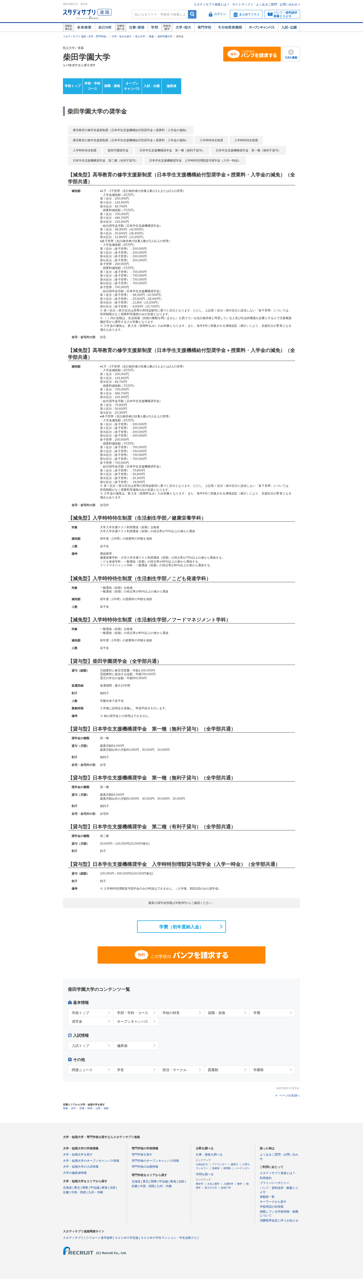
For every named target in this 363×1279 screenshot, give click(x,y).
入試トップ (80, 1046)
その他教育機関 (230, 27)
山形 (98, 1108)
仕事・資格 (137, 27)
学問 (154, 27)
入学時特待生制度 (211, 140)
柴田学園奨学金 (118, 150)
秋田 (89, 1108)
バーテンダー (242, 1168)
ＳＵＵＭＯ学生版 (127, 1237)
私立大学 (140, 36)
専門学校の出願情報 (145, 1166)
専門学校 (204, 27)
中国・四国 (78, 1192)
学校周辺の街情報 (271, 1206)
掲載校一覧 (267, 1196)
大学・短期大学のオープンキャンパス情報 (91, 1160)
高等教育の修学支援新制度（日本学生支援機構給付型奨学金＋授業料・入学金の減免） (130, 130)
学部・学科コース (92, 85)
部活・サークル (174, 1070)
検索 (192, 14)
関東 (85, 1187)
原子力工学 (211, 1187)
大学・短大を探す (122, 36)
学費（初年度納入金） (181, 926)
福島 (106, 1108)
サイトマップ (241, 4)
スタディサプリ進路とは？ (277, 1173)
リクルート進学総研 (99, 1237)
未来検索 (84, 27)
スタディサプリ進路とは (210, 4)
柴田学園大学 (165, 36)
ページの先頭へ (289, 1095)
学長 (120, 1070)
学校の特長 (171, 1013)
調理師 (227, 1168)
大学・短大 (183, 27)
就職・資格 (112, 86)
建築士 (234, 1164)
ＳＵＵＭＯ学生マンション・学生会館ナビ (169, 1237)
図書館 (213, 1070)
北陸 (113, 1187)
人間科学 (228, 1183)
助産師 (216, 1168)
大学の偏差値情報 (75, 1173)
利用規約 (266, 1178)
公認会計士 (202, 1164)
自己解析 (105, 27)
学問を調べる (205, 1174)
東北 (77, 1187)
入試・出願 (289, 27)
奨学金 (77, 1021)
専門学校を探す (142, 1154)
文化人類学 (213, 1183)
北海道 (67, 1187)
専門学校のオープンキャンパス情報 (155, 1160)
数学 (239, 1183)
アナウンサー (219, 1164)
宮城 (81, 1108)
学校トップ (73, 86)
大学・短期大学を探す (78, 1154)
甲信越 (94, 1187)
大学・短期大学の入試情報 (81, 1166)
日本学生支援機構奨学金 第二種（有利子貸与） (105, 160)
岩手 (73, 1108)
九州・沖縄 (95, 1192)
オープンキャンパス (261, 27)
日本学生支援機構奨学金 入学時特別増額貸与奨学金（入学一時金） (195, 160)
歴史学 (199, 1183)
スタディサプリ (73, 1237)
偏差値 (171, 86)
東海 (104, 1187)
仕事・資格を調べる (209, 1154)
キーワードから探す (273, 1201)
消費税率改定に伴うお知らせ (279, 1220)
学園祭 (258, 1070)
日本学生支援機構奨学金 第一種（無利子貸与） (172, 150)
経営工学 (226, 1187)
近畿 (66, 1192)
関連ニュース (82, 1070)
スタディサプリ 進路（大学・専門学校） (85, 36)
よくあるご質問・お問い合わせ (277, 4)
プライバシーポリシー (274, 1183)
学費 (256, 1013)
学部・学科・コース (132, 1013)
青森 (151, 36)
